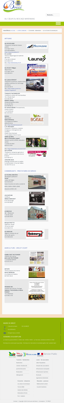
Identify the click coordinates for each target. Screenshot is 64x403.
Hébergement (19, 375)
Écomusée (38, 375)
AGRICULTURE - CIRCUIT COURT (16, 248)
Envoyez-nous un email (14, 333)
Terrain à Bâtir (21, 387)
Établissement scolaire (42, 383)
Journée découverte (21, 368)
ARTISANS (8, 38)
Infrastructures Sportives (42, 371)
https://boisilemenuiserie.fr (15, 125)
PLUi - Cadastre (21, 396)
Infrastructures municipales (42, 368)
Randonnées (19, 362)
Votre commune (21, 30)
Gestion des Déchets (23, 390)
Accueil (13, 30)
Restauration (19, 371)
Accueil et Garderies (41, 387)
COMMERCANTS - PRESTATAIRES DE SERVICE (20, 171)
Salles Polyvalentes (40, 362)
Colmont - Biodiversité (21, 365)
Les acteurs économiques (24, 383)
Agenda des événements (42, 378)
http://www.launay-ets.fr (14, 62)
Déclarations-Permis (22, 393)
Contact (15, 401)
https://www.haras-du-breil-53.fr (17, 149)
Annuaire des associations (42, 365)
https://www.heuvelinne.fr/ (12, 52)
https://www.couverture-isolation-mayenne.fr (13, 89)
